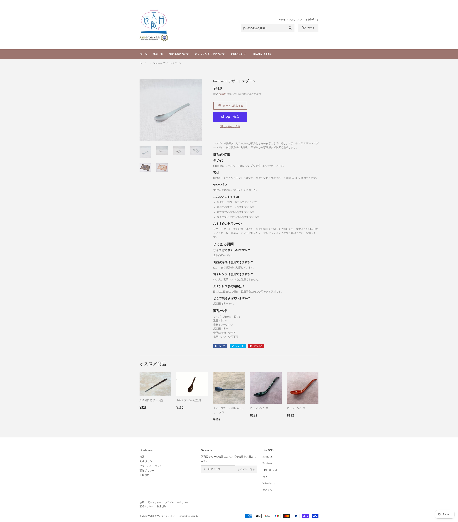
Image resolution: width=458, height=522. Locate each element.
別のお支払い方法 (230, 126)
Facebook (267, 463)
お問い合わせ (238, 53)
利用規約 (145, 475)
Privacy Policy (261, 53)
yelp (264, 476)
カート (311, 27)
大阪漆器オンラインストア (161, 515)
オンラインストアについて (210, 53)
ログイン (283, 19)
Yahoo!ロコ (268, 483)
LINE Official (269, 470)
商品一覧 (158, 53)
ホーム (143, 53)
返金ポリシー (147, 461)
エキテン (267, 490)
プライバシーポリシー (152, 466)
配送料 (222, 94)
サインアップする (246, 469)
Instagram (267, 456)
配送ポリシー (147, 470)
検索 (142, 456)
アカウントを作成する (307, 19)
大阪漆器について (179, 53)
